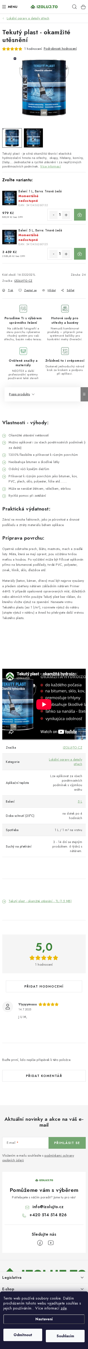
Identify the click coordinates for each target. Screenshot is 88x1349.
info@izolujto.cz (47, 1207)
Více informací (50, 166)
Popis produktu (19, 394)
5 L (80, 801)
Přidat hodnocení (44, 986)
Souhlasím (65, 1336)
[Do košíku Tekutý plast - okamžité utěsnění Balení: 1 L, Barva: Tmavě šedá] (80, 215)
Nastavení (44, 1319)
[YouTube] (50, 1243)
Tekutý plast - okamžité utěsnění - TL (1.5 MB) (40, 901)
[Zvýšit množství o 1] (66, 215)
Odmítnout (23, 1334)
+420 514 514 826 (48, 1215)
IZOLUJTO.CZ (23, 281)
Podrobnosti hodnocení (60, 48)
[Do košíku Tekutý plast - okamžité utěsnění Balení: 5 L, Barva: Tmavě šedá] (80, 254)
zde (64, 1308)
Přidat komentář (44, 1076)
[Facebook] (40, 1243)
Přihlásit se (67, 1143)
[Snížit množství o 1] (53, 215)
